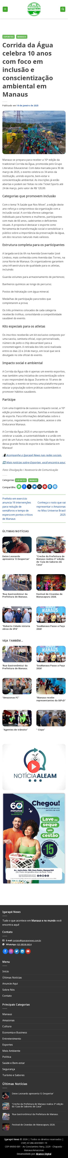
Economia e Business (14, 1032)
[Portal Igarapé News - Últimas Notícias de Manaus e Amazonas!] (34, 9)
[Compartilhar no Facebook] (24, 486)
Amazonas (8, 1020)
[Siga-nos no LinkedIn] (22, 951)
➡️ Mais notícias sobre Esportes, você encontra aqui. (33, 462)
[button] (5, 9)
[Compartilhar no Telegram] (55, 486)
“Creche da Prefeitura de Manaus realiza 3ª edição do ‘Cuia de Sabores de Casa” (50, 560)
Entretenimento (11, 1038)
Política (6, 1057)
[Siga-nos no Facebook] (5, 951)
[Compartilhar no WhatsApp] (19, 486)
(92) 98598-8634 (24, 944)
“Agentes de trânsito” (15, 729)
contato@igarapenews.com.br (27, 940)
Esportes (8, 37)
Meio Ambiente (11, 1051)
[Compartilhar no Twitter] (34, 486)
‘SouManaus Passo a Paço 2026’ (50, 627)
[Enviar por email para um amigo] (39, 486)
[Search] (62, 9)
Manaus (21, 37)
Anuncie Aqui (10, 983)
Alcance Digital (43, 1153)
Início (5, 971)
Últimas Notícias (12, 977)
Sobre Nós (8, 989)
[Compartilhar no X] (29, 486)
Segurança (8, 1069)
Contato (7, 995)
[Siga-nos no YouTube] (28, 951)
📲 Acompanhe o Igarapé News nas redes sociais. (32, 455)
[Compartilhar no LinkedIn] (50, 486)
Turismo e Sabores (13, 1075)
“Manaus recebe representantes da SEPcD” (51, 699)
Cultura (6, 1026)
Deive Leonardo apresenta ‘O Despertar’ (15, 557)
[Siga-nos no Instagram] (11, 951)
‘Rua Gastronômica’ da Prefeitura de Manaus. (15, 595)
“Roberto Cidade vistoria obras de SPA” (16, 627)
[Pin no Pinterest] (44, 486)
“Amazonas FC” (10, 697)
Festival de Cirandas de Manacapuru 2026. (49, 595)
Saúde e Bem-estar (13, 1063)
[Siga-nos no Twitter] (16, 951)
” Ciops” (40, 729)
